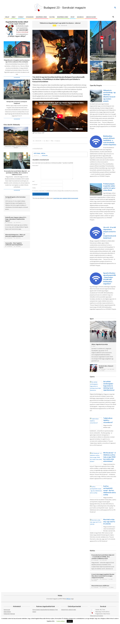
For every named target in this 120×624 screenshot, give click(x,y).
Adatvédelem (7, 611)
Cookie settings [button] (60, 621)
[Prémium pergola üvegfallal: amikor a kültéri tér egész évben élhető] (96, 184)
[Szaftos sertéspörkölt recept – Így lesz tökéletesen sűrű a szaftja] (96, 486)
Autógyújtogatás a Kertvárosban (15, 197)
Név (33, 181)
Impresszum (7, 609)
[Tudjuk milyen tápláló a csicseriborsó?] (96, 418)
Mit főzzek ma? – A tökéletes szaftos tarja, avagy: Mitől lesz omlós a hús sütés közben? (109, 457)
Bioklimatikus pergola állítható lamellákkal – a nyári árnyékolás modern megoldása (109, 140)
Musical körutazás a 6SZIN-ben (100, 585)
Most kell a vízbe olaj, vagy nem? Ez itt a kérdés (109, 522)
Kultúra (95, 580)
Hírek (54, 25)
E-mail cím (35, 184)
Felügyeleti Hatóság (9, 613)
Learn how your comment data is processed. (65, 198)
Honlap (34, 187)
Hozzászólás (35, 165)
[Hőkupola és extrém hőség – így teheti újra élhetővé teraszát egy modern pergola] (96, 90)
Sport (94, 346)
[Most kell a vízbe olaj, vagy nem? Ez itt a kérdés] (96, 520)
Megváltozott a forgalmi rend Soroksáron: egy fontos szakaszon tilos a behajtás (17, 61)
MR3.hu (68, 598)
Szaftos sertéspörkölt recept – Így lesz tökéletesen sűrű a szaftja (109, 490)
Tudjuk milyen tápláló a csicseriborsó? (108, 420)
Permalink (45, 155)
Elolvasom (17, 77)
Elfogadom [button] (70, 621)
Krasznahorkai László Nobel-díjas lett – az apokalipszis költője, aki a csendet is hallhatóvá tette (17, 172)
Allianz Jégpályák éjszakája (100, 344)
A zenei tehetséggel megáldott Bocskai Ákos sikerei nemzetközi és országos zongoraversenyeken (103, 576)
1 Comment (57, 141)
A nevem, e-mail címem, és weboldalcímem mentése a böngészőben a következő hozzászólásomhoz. (56, 190)
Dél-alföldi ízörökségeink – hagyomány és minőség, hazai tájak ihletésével (108, 386)
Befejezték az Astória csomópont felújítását (17, 102)
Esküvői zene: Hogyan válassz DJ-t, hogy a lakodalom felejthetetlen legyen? (15, 219)
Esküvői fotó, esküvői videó (68, 609)
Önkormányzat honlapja (96, 615)
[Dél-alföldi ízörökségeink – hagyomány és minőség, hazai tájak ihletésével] (96, 382)
